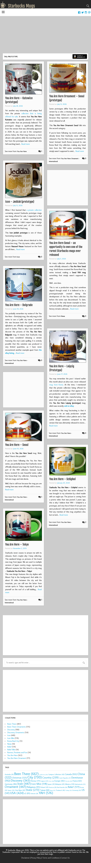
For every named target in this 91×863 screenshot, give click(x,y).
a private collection (34, 210)
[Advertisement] (45, 35)
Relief (9, 747)
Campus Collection (56, 774)
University (76, 790)
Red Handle (62, 787)
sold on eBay (69, 406)
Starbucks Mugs (21, 6)
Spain (11, 790)
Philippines (33, 787)
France (77, 781)
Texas (52, 790)
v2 (27, 793)
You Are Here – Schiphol (62, 479)
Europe (60, 780)
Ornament (15, 787)
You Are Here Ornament (16, 758)
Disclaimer (25, 858)
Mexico (69, 784)
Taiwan (45, 790)
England (44, 781)
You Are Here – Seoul (16, 445)
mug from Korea (56, 384)
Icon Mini (10, 738)
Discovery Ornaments (15, 732)
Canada (71, 774)
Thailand (60, 790)
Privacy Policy (36, 858)
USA (17, 793)
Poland (44, 787)
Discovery (11, 729)
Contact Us (65, 858)
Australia (9, 774)
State (32, 790)
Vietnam (34, 793)
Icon (18, 257)
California (43, 774)
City (34, 777)
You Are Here (22, 151)
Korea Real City (13, 741)
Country (50, 777)
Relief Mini (11, 749)
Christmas (19, 777)
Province (53, 787)
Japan (51, 784)
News (63, 316)
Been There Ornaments (16, 727)
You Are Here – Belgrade (19, 305)
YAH (46, 793)
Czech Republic (65, 778)
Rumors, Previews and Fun (17, 752)
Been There (11, 724)
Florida (68, 781)
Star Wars (20, 790)
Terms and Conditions (50, 858)
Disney (35, 780)
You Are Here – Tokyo (17, 544)
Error (51, 781)
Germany (11, 784)
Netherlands (80, 784)
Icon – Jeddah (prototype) (19, 201)
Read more (25, 144)
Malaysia (60, 784)
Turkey (69, 790)
